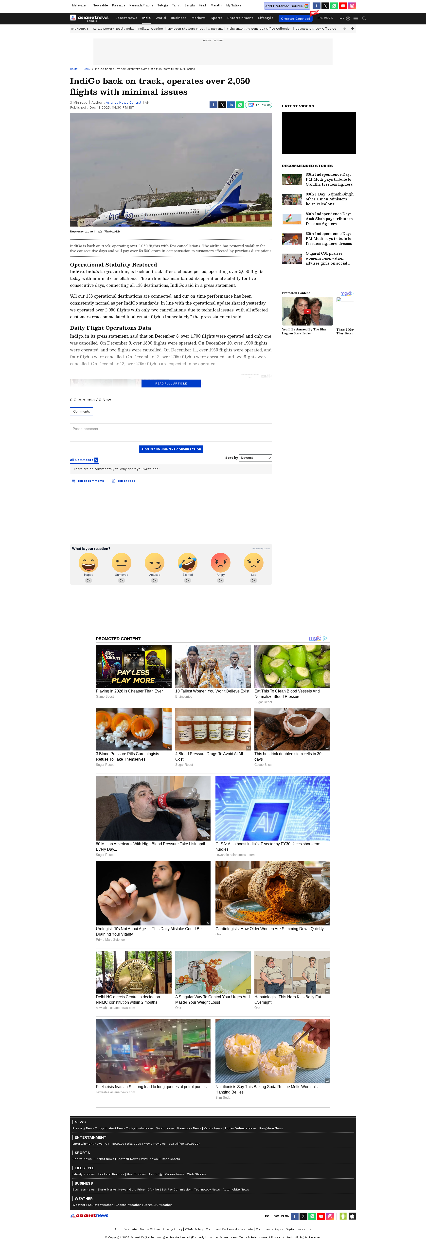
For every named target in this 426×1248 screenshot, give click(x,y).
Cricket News (104, 1159)
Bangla (189, 5)
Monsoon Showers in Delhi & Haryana (195, 28)
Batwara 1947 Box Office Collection (322, 28)
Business (179, 18)
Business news (83, 1189)
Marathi (216, 5)
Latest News (126, 18)
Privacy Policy (172, 1229)
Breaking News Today (88, 1128)
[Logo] (91, 18)
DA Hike (153, 1189)
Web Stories (196, 1174)
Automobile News (236, 1189)
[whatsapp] (334, 5)
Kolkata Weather (150, 28)
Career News (174, 1174)
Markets (199, 18)
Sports (216, 18)
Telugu (162, 5)
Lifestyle (266, 18)
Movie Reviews (155, 1143)
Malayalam (80, 5)
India (146, 18)
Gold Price (137, 1189)
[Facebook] (316, 5)
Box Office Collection (184, 1143)
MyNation (233, 5)
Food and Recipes (110, 1174)
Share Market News (111, 1189)
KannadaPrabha (141, 5)
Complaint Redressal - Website (229, 1229)
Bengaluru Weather (158, 1205)
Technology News (207, 1189)
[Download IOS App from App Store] (352, 1216)
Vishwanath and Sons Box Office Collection (259, 28)
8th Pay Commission (177, 1189)
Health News (136, 1174)
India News (146, 1128)
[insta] (352, 5)
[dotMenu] (342, 18)
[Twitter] (325, 5)
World (161, 18)
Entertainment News (87, 1143)
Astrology (155, 1174)
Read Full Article (171, 383)
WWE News (149, 1159)
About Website (126, 1229)
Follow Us (263, 105)
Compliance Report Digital (275, 1229)
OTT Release (114, 1143)
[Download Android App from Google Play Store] (343, 1216)
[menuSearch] (364, 18)
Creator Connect (295, 18)
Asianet (89, 1215)
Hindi (203, 5)
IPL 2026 (325, 18)
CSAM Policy (194, 1229)
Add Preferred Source (284, 6)
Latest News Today (120, 1128)
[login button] (349, 18)
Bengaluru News (271, 1128)
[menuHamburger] (356, 18)
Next (352, 28)
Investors (304, 1229)
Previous (345, 28)
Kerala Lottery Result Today (113, 28)
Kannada (118, 5)
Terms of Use (150, 1229)
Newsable (100, 5)
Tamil (176, 5)
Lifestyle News (83, 1174)
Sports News (82, 1159)
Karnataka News (189, 1128)
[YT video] (343, 5)
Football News (127, 1159)
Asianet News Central (123, 102)
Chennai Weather (128, 1205)
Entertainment (240, 18)
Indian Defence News (241, 1128)
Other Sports (170, 1159)
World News (165, 1128)
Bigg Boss (134, 1143)
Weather (78, 1205)
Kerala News (213, 1128)
